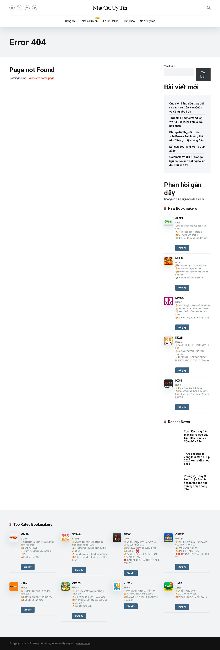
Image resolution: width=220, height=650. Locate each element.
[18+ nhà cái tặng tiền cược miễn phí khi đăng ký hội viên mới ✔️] (110, 7)
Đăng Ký (182, 248)
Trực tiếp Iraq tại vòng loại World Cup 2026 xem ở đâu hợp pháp (186, 122)
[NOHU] (168, 264)
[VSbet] (13, 590)
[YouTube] (27, 7)
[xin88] (168, 590)
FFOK (127, 534)
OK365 (76, 583)
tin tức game (147, 21)
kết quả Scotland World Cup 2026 (187, 148)
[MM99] (13, 541)
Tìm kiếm (169, 66)
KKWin (179, 337)
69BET (179, 218)
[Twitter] (19, 7)
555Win (76, 534)
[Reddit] (34, 7)
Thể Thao (129, 21)
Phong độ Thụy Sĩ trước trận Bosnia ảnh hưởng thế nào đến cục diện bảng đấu (186, 136)
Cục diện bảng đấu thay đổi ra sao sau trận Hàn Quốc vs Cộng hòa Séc (186, 107)
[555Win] (65, 541)
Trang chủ (70, 21)
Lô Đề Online (110, 21)
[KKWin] (168, 344)
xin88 (178, 583)
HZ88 (178, 380)
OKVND (180, 534)
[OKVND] (168, 541)
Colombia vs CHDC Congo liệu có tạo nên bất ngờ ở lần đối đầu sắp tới (187, 161)
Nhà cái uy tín (90, 21)
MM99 (25, 534)
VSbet (24, 583)
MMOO (179, 298)
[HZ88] (168, 387)
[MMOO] (168, 304)
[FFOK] (117, 541)
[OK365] (65, 590)
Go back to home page (41, 78)
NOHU (179, 258)
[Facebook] (12, 7)
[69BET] (168, 225)
